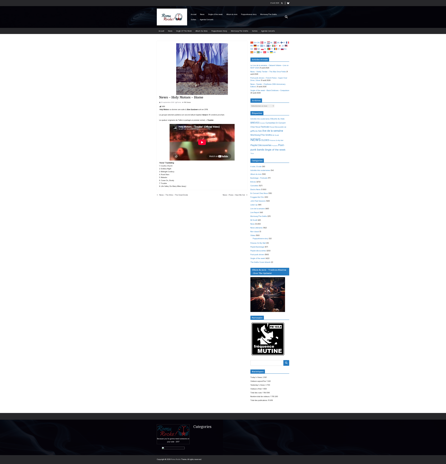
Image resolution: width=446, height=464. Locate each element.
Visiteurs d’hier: (256, 389)
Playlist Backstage (257, 247)
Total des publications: (259, 400)
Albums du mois (277, 119)
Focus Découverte (277, 127)
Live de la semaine (257, 209)
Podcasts (275, 145)
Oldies (252, 235)
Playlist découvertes (258, 251)
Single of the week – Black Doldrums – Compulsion (269, 90)
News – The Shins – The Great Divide (173, 195)
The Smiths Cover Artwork (260, 262)
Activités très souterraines (260, 119)
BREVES (254, 122)
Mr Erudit (275, 135)
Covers (262, 123)
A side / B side (255, 166)
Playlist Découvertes (260, 145)
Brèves (253, 182)
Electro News (255, 189)
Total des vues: (256, 393)
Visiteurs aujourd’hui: (258, 381)
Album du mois (231, 14)
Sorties (193, 20)
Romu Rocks (176, 459)
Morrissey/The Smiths (268, 14)
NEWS (255, 140)
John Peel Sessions (258, 201)
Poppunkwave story (249, 14)
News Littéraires (256, 228)
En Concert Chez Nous (259, 193)
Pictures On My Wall (276, 140)
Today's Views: (256, 377)
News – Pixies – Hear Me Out (234, 195)
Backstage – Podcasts (258, 178)
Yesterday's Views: (258, 385)
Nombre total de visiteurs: (260, 396)
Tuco (252, 153)
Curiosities (270, 123)
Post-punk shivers (257, 254)
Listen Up (253, 205)
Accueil (193, 14)
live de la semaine (272, 130)
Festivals (265, 126)
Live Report (254, 212)
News (202, 14)
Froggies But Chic (257, 197)
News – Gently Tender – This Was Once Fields (268, 72)
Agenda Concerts (206, 20)
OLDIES (265, 140)
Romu (179, 102)
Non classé (254, 232)
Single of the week (215, 14)
